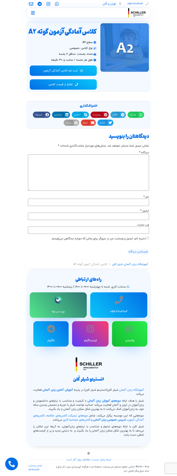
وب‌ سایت (143, 224)
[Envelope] (31, 4)
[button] (136, 115)
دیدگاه (144, 152)
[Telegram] (40, 4)
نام (146, 197)
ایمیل (144, 210)
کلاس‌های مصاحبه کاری (76, 420)
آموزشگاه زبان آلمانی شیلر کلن (130, 264)
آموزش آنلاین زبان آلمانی (58, 390)
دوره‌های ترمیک (78, 416)
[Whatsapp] (57, 4)
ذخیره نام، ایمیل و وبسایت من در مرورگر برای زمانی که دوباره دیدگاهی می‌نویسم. (98, 238)
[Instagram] (48, 4)
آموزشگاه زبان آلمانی (131, 390)
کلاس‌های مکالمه (57, 416)
